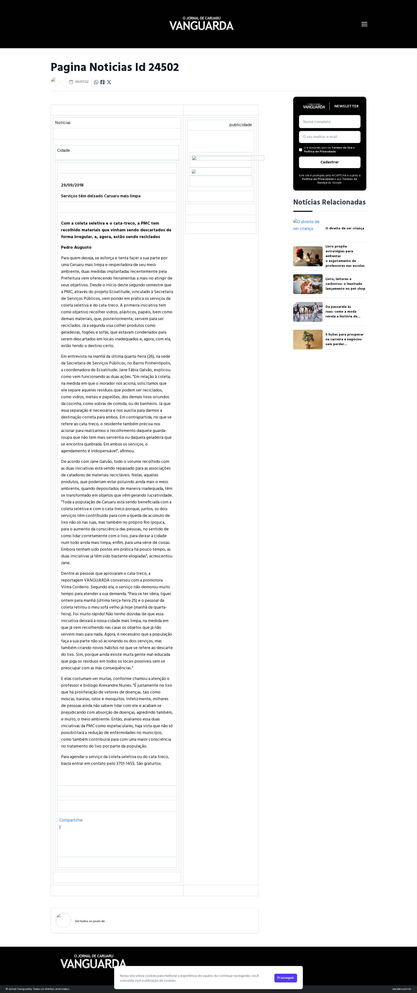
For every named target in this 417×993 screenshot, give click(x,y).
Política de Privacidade (320, 151)
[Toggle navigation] (364, 24)
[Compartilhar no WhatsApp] (96, 82)
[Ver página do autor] (55, 82)
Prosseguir (285, 978)
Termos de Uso (342, 147)
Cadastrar (329, 162)
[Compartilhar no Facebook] (102, 82)
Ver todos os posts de (90, 921)
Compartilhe (71, 820)
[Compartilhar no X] (109, 82)
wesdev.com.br (401, 989)
